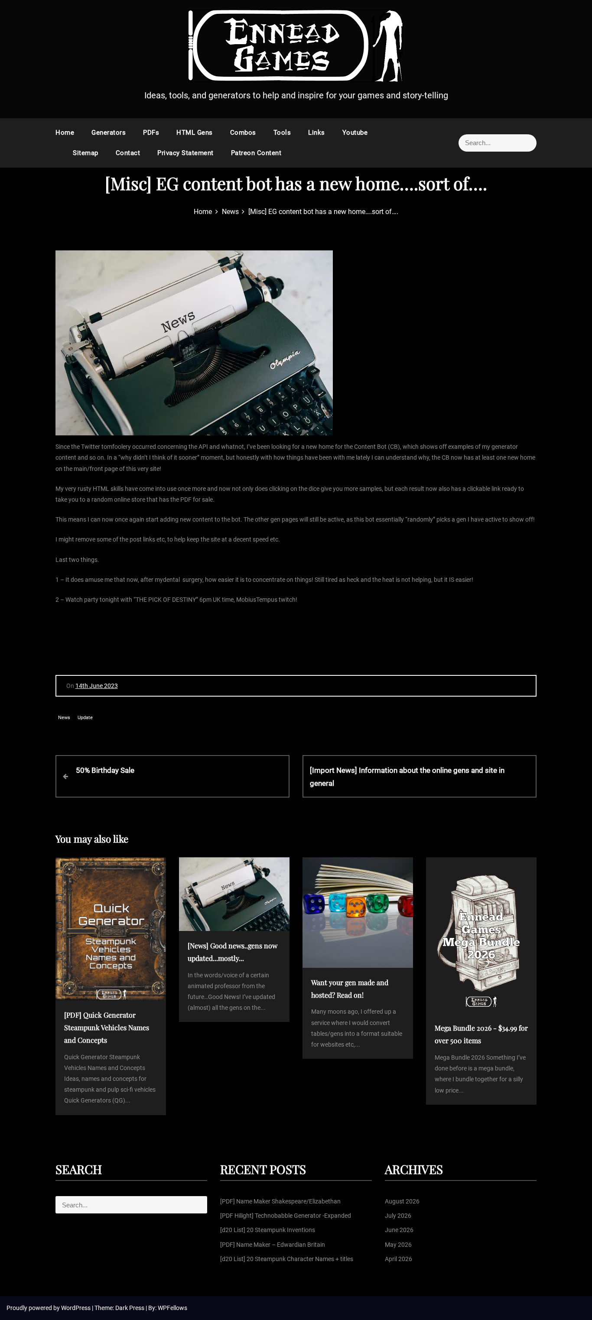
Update (85, 717)
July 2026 (398, 1215)
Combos (243, 132)
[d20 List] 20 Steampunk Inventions (267, 1229)
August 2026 (402, 1201)
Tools (282, 132)
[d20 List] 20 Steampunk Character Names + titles (286, 1258)
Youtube (355, 132)
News (64, 717)
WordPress (76, 1307)
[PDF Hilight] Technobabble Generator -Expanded (285, 1215)
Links (316, 132)
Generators (108, 132)
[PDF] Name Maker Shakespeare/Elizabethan (280, 1201)
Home (64, 132)
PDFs (151, 132)
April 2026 (398, 1258)
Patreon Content (256, 153)
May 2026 (398, 1244)
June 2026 (399, 1229)
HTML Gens (194, 132)
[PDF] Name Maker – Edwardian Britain (272, 1244)
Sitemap (85, 153)
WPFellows (172, 1307)
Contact (128, 153)
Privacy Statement (185, 153)
